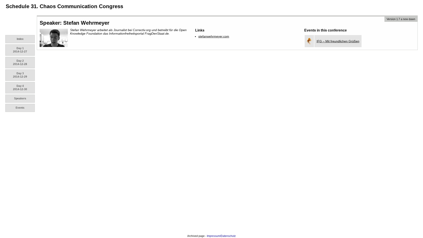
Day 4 (20, 87)
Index (20, 39)
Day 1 (20, 50)
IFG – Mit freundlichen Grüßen (338, 41)
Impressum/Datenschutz (221, 236)
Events (20, 107)
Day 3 (20, 75)
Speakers (20, 98)
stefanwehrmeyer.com (213, 36)
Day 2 (20, 62)
